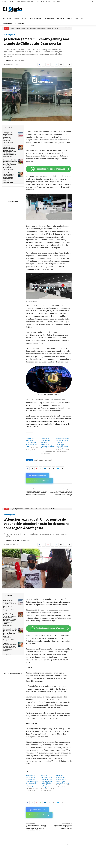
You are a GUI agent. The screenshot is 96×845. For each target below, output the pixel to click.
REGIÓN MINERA (49, 18)
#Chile (35, 460)
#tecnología (48, 460)
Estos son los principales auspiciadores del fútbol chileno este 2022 (31, 442)
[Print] (65, 64)
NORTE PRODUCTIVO (36, 18)
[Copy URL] (62, 468)
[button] (92, 1)
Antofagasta (9, 34)
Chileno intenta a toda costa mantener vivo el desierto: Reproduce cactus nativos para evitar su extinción (61, 493)
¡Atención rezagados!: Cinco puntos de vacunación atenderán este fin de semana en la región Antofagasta (36, 492)
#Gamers (41, 460)
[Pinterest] (48, 64)
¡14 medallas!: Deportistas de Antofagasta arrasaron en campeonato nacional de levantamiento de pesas (47, 444)
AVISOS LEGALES (19, 23)
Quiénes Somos (47, 1)
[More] (70, 64)
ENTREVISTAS (60, 18)
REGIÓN (23, 18)
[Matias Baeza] (12, 193)
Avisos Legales (56, 1)
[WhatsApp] (52, 64)
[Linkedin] (56, 64)
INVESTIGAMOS (79, 18)
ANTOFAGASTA (7, 18)
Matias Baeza (10, 60)
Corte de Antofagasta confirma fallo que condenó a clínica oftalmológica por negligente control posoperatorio (9, 176)
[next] (69, 28)
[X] (44, 64)
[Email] (61, 64)
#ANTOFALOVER (7, 23)
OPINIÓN (69, 18)
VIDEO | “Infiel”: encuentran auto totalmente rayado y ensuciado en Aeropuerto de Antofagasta (9, 136)
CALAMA (16, 18)
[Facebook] (39, 64)
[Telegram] (58, 468)
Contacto (39, 1)
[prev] (66, 28)
